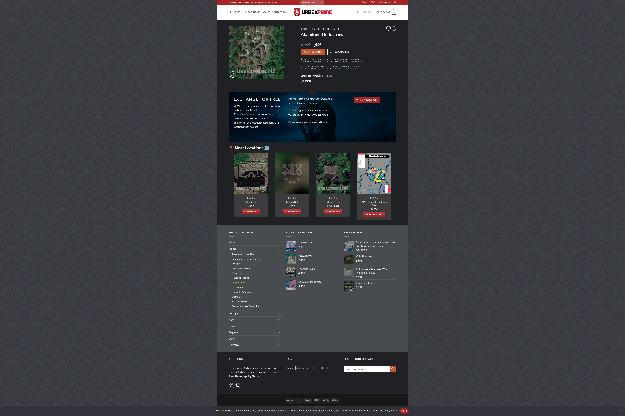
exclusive (311, 368)
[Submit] (321, 2)
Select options (374, 214)
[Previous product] (394, 28)
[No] (621, 412)
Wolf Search (384, 2)
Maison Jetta (333, 202)
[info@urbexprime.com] (395, 2)
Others (233, 338)
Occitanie (237, 296)
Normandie (237, 287)
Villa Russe (251, 202)
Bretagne (236, 263)
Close (404, 410)
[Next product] (388, 28)
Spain (232, 325)
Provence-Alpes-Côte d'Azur (246, 306)
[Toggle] (279, 249)
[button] (366, 12)
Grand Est (237, 273)
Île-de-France (331, 29)
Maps (232, 242)
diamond (300, 368)
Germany (234, 344)
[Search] (230, 12)
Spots (364, 2)
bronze (308, 81)
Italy (231, 319)
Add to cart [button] (251, 212)
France (314, 29)
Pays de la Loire (239, 301)
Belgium (233, 332)
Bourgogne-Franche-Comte (246, 258)
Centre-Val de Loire (241, 268)
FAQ (373, 2)
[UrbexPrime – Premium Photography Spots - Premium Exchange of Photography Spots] (312, 12)
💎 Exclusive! (252, 12)
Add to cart (313, 51)
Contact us (279, 12)
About (266, 12)
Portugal (233, 313)
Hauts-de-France (240, 277)
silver (328, 368)
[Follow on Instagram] (357, 12)
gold (321, 368)
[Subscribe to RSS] (237, 385)
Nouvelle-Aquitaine (242, 292)
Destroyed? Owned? (339, 69)
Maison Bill (292, 202)
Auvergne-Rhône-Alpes (243, 254)
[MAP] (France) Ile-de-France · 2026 (374, 203)
